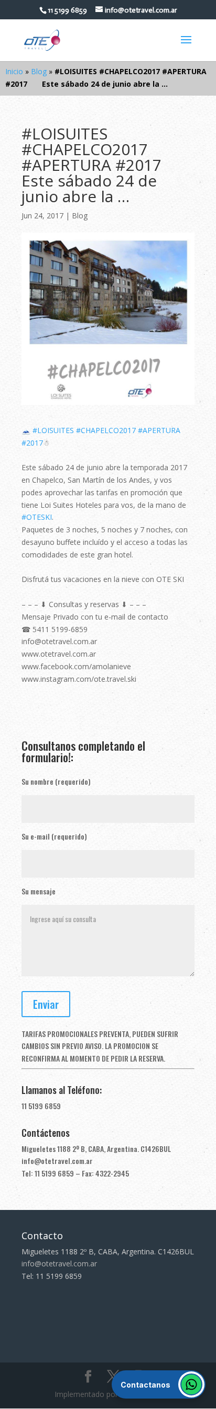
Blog (39, 71)
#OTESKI (36, 517)
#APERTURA (159, 430)
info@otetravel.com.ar (57, 1160)
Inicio (14, 71)
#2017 (32, 443)
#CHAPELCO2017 (106, 430)
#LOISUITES (53, 430)
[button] (159, 1384)
